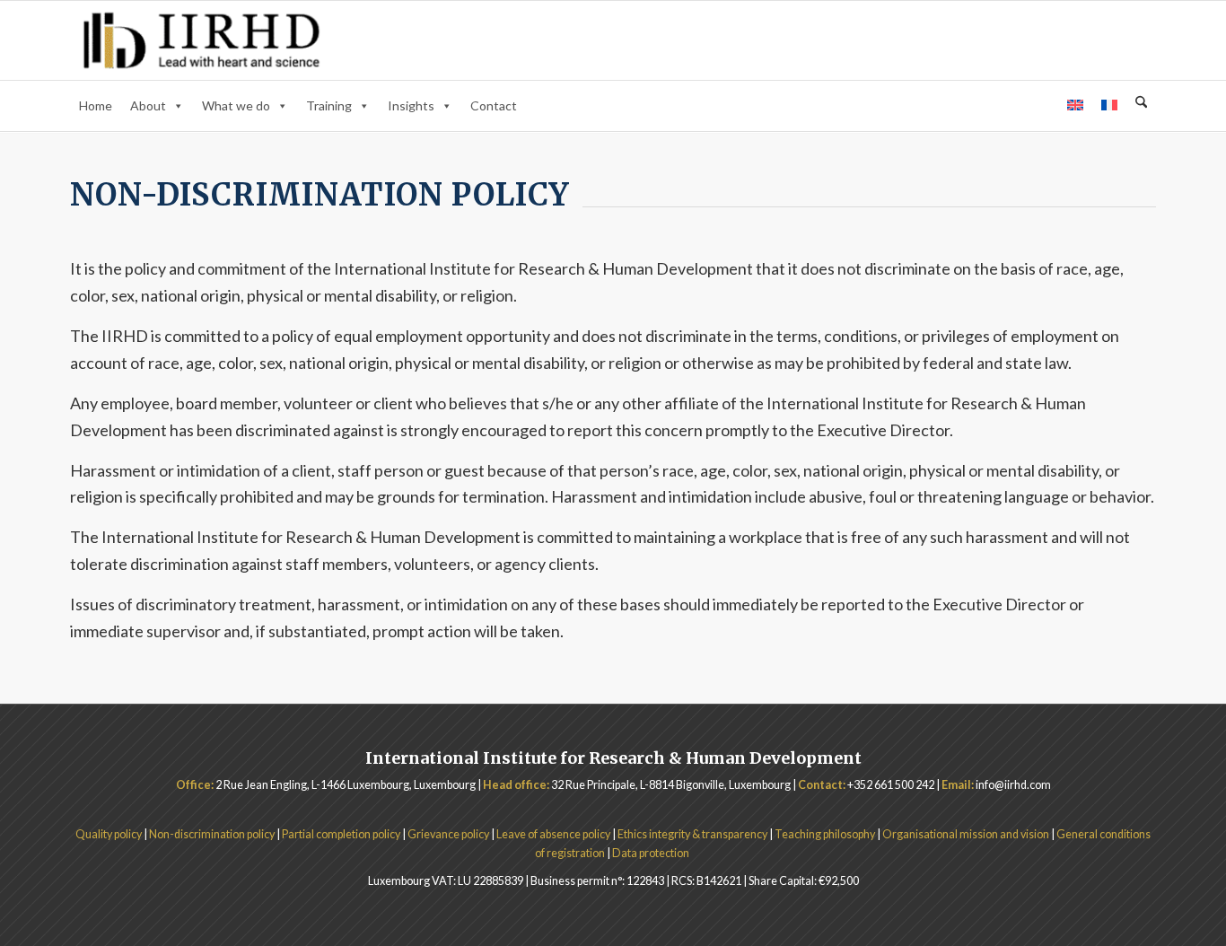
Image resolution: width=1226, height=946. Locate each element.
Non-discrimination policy (212, 834)
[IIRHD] (201, 40)
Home (95, 105)
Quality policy (108, 834)
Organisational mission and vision (965, 834)
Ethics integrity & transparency (692, 834)
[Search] (1141, 102)
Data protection (651, 853)
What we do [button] (236, 105)
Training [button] (329, 105)
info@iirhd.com (1013, 785)
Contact (493, 105)
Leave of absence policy (553, 834)
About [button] (148, 105)
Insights (411, 105)
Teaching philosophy (825, 834)
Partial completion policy (341, 834)
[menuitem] (1141, 104)
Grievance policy (449, 834)
